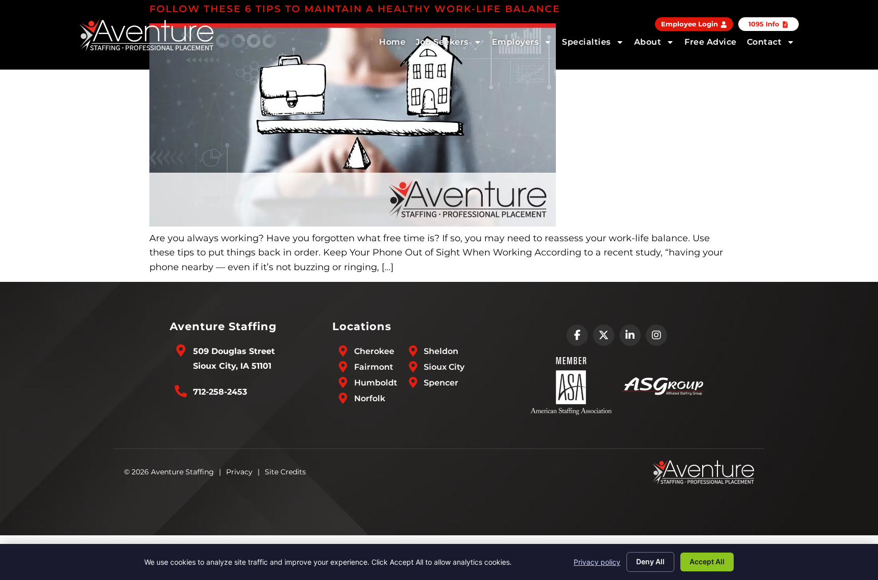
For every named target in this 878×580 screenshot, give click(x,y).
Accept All (707, 561)
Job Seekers (442, 42)
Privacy (239, 471)
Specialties (586, 42)
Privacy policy (597, 562)
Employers (515, 42)
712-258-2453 (220, 392)
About (648, 42)
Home (392, 42)
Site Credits (285, 471)
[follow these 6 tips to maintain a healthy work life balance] (352, 223)
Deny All (650, 561)
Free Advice (710, 42)
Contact (764, 42)
